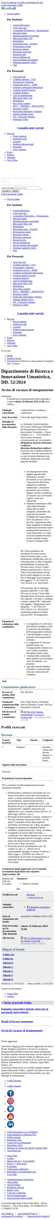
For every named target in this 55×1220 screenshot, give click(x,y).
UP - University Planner (24, 116)
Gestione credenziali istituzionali (28, 87)
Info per (10, 133)
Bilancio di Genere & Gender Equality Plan (27, 1148)
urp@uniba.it (7, 1213)
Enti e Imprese (19, 149)
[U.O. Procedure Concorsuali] (21, 175)
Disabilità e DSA (15, 1145)
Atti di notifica (13, 1185)
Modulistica (18, 41)
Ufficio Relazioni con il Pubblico (22, 1132)
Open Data (12, 1155)
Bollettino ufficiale (15, 1187)
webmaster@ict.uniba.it (12, 1216)
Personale (17, 147)
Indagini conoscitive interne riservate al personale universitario (24, 1010)
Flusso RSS (12, 993)
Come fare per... (20, 28)
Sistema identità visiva (23, 114)
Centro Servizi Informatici (19, 1142)
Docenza (31, 894)
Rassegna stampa (21, 49)
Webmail (11, 157)
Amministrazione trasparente (20, 1179)
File (18, 888)
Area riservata (19, 76)
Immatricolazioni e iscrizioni (26, 36)
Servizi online (13, 13)
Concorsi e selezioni (16, 1193)
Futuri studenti (19, 136)
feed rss (16, 1046)
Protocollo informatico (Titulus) (27, 111)
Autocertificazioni (21, 25)
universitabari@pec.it (27, 1213)
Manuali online (20, 33)
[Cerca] (41, 188)
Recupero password (22, 52)
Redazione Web (14, 1140)
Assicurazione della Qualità (19, 1198)
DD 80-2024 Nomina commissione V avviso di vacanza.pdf (32, 715)
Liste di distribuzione (22, 95)
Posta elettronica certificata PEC (22, 1134)
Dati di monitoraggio (16, 1195)
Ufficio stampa (14, 1137)
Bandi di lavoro (14, 358)
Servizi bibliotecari (21, 57)
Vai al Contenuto (9, 2)
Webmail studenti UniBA (24, 62)
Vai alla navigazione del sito (30, 2)
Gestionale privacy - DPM (25, 84)
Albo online (12, 1182)
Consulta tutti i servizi (30, 127)
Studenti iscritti (20, 139)
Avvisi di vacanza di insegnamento (22, 1030)
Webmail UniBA (21, 119)
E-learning (12, 1166)
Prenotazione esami (22, 46)
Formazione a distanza (23, 82)
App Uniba (12, 160)
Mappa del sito (14, 1161)
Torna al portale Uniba (18, 1002)
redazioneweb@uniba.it (38, 1216)
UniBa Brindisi (14, 1080)
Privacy (10, 1163)
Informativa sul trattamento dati (21, 1171)
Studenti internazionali (23, 144)
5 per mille (12, 1174)
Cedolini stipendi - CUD (24, 79)
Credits (10, 1158)
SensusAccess (19, 54)
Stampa (10, 996)
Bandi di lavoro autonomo (17, 1021)
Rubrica (10, 155)
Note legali (21, 1163)
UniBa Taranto (14, 1086)
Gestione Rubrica (21, 92)
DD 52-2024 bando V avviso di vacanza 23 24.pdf (36, 939)
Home (10, 355)
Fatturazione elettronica (18, 1169)
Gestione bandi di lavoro (24, 90)
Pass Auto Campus (21, 103)
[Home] (24, 185)
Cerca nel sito (7, 188)
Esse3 (9, 152)
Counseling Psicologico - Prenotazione (31, 30)
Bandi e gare (13, 1190)
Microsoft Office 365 (22, 38)
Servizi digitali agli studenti (25, 60)
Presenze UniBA (21, 108)
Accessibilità (28, 1161)
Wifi (15, 65)
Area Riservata (14, 1150)
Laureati (17, 141)
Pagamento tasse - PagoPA (25, 44)
